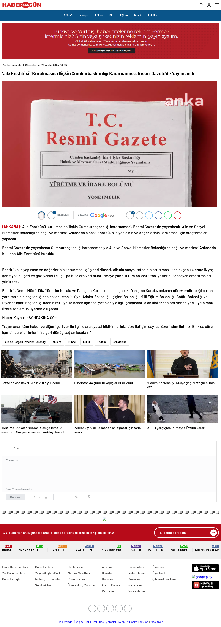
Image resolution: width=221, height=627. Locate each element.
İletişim (78, 622)
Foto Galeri (136, 567)
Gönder (15, 497)
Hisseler (134, 548)
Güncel (72, 342)
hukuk (87, 342)
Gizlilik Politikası (94, 622)
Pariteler (155, 548)
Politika (152, 15)
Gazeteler (59, 548)
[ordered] (58, 497)
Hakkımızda (65, 622)
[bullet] (64, 497)
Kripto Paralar (207, 548)
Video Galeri (136, 573)
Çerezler (111, 622)
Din (111, 15)
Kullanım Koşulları (137, 622)
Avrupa (84, 15)
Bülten (99, 15)
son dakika (119, 342)
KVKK (121, 622)
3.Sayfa (68, 15)
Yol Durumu (179, 548)
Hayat (137, 15)
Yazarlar (134, 579)
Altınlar (107, 567)
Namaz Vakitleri (31, 548)
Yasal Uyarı (156, 622)
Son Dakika (43, 585)
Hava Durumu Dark (15, 567)
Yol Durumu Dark (13, 573)
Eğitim (124, 15)
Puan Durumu (111, 548)
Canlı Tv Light (11, 579)
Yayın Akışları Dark (48, 573)
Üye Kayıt (159, 573)
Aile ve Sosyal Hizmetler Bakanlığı (25, 342)
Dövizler (107, 573)
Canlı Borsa (76, 567)
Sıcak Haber (136, 591)
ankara (57, 342)
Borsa (7, 548)
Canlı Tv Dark (44, 567)
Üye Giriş (158, 567)
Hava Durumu (84, 548)
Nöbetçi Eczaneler (48, 579)
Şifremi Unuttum (164, 579)
